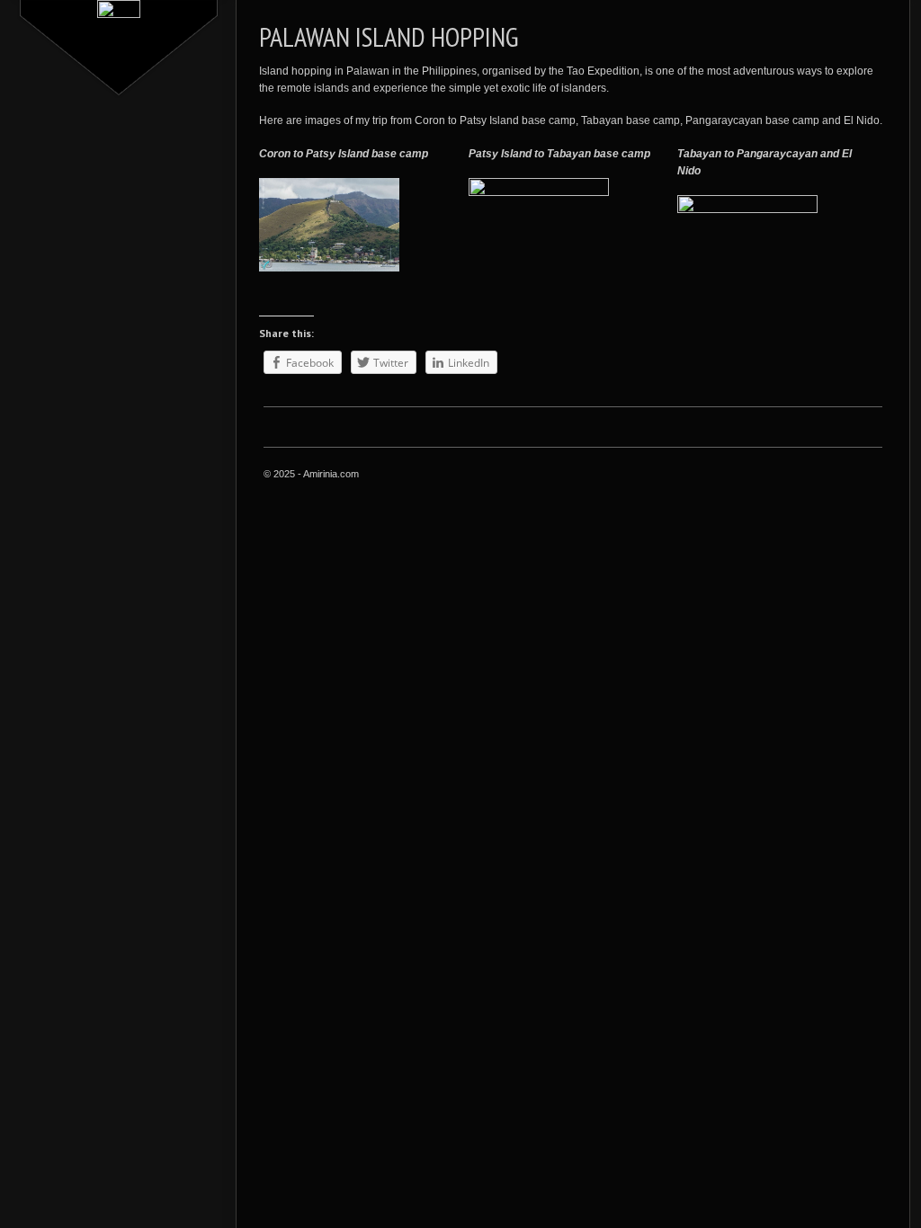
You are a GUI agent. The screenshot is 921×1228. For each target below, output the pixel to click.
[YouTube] (872, 476)
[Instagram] (782, 476)
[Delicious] (827, 476)
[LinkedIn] (805, 476)
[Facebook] (737, 476)
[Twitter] (760, 476)
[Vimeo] (850, 476)
